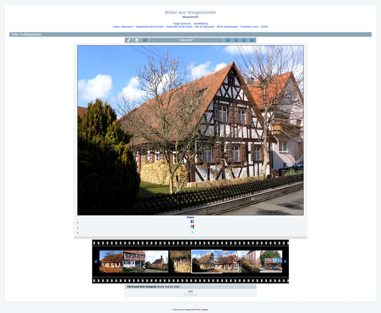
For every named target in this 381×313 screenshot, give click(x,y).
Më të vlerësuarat (227, 26)
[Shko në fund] (252, 40)
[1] (184, 294)
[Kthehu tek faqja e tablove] (129, 40)
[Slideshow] (145, 40)
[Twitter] (192, 232)
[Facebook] (192, 222)
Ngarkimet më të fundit (149, 26)
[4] (193, 294)
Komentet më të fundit (179, 26)
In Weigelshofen (31, 34)
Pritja (15, 34)
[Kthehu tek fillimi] (228, 40)
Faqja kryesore (182, 23)
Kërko (264, 26)
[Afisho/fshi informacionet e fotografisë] (137, 40)
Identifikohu (201, 23)
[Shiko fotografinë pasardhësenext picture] (244, 40)
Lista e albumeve (123, 26)
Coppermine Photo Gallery (196, 310)
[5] (196, 294)
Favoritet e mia (249, 26)
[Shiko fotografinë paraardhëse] (236, 40)
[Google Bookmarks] (192, 227)
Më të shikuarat (204, 26)
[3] (190, 294)
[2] (187, 294)
